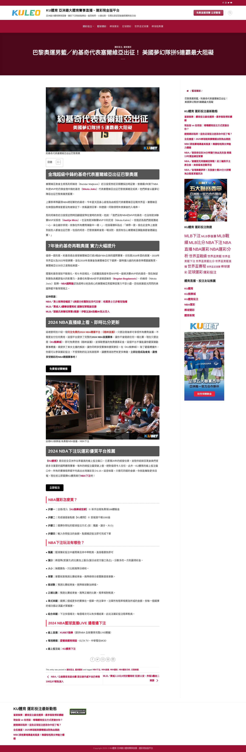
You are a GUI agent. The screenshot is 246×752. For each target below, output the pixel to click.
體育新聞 (189, 315)
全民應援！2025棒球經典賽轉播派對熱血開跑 (207, 139)
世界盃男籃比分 (205, 261)
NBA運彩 (114, 670)
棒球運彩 (114, 26)
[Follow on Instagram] (226, 3)
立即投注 (55, 487)
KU (61, 632)
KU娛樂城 (56, 342)
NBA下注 (86, 476)
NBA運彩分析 (124, 670)
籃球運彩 (101, 26)
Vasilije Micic (70, 220)
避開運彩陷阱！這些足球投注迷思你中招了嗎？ (208, 134)
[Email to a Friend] (102, 659)
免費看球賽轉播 (58, 368)
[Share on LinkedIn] (113, 659)
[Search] (230, 13)
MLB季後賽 (208, 236)
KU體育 (188, 288)
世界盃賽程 (197, 266)
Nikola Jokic (89, 189)
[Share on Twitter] (97, 659)
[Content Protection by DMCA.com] (78, 711)
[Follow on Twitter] (228, 3)
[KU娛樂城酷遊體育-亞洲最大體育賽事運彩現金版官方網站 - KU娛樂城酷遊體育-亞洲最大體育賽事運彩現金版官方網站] (27, 13)
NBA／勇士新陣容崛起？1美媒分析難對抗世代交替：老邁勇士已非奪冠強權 (86, 301)
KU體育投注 (191, 299)
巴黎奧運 (135, 670)
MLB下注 (192, 236)
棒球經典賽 (157, 26)
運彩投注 (87, 26)
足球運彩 (126, 26)
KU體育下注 (69, 649)
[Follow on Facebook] (223, 3)
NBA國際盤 (67, 283)
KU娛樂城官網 (78, 509)
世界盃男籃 (214, 256)
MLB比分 (197, 242)
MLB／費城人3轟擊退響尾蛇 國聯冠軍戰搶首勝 (71, 306)
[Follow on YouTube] (231, 3)
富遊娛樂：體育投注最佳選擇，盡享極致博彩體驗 (38, 715)
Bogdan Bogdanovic (125, 278)
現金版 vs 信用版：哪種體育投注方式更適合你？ (38, 720)
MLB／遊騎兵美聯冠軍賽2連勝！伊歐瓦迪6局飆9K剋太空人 (78, 311)
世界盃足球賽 (141, 26)
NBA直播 (105, 670)
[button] (57, 162)
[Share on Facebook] (92, 659)
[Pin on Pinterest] (107, 659)
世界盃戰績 (198, 256)
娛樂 (70, 632)
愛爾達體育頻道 (68, 640)
